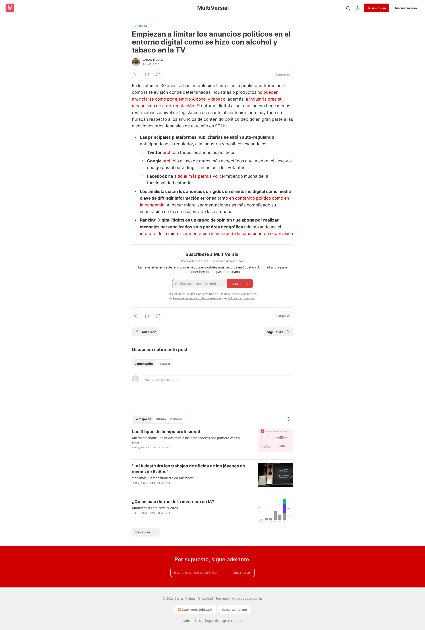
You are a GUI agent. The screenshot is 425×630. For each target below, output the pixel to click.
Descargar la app (234, 609)
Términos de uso (213, 294)
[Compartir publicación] (357, 8)
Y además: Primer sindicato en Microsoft (162, 478)
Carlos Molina (153, 59)
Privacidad (205, 598)
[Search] (348, 8)
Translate (142, 25)
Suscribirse (376, 8)
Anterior (149, 332)
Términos (222, 598)
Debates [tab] (176, 419)
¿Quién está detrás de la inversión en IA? (173, 501)
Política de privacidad (241, 298)
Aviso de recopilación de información (197, 298)
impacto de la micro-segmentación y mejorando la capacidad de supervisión (216, 233)
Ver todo (142, 532)
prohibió (170, 152)
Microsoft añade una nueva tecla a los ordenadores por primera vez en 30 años (188, 440)
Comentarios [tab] (144, 364)
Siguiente (275, 332)
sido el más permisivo (196, 176)
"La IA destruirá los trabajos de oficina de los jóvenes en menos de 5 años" (188, 468)
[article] (212, 442)
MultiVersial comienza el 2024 (155, 508)
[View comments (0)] (147, 74)
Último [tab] (161, 419)
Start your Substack (197, 609)
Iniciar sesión (406, 8)
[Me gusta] (136, 74)
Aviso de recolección (247, 598)
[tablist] (152, 363)
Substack (190, 620)
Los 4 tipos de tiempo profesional (166, 431)
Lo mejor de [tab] (143, 419)
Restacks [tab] (164, 364)
